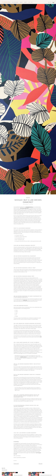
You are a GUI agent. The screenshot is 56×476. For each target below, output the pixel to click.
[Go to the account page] (52, 2)
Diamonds (28, 197)
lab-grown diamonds (24, 208)
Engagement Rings (48, 475)
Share (16, 460)
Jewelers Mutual (23, 356)
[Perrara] (6, 2)
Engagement (20, 475)
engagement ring (29, 207)
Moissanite (25, 300)
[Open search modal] (50, 2)
